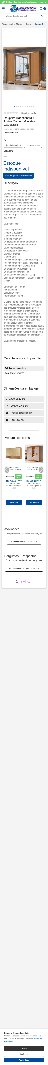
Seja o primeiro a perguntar (24, 569)
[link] (14, 475)
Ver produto (13, 502)
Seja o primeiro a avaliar (24, 542)
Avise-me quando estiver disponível (18, 176)
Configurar (24, 1054)
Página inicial (7, 24)
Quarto (28, 24)
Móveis (19, 24)
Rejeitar (24, 1048)
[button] (43, 68)
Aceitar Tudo (24, 1060)
